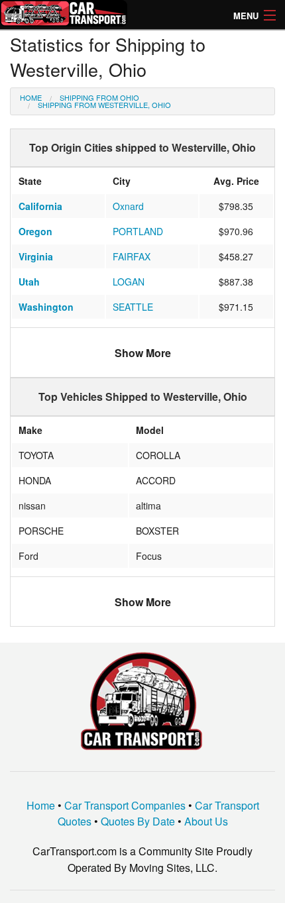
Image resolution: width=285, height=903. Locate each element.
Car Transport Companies (125, 805)
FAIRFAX (131, 256)
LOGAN (128, 281)
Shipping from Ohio (99, 97)
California (40, 206)
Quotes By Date (138, 821)
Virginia (36, 256)
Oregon (35, 231)
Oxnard (128, 206)
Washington (46, 306)
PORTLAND (138, 231)
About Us (206, 821)
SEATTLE (133, 306)
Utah (29, 281)
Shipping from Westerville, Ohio (104, 104)
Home (31, 97)
